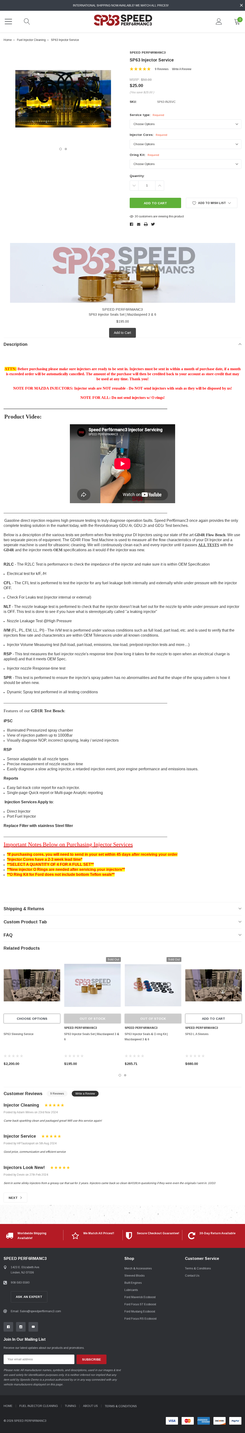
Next (14, 1198)
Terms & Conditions (198, 1268)
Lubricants (131, 1290)
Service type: (147, 115)
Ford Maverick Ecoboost (140, 1297)
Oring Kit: (144, 155)
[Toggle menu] (8, 21)
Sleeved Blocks (134, 1275)
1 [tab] (60, 149)
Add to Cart (122, 333)
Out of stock (93, 1018)
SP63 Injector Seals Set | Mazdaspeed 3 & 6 (122, 314)
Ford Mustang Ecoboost (139, 1311)
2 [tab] (66, 149)
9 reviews (161, 69)
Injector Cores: (148, 135)
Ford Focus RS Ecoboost (140, 1318)
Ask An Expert (29, 1297)
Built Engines (133, 1282)
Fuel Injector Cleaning (31, 40)
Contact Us (192, 1275)
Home (8, 40)
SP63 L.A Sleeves (196, 1034)
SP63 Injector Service (65, 40)
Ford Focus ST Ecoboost (140, 1304)
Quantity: (137, 176)
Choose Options (32, 1018)
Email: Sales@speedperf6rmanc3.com (36, 1311)
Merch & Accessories (138, 1268)
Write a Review (181, 69)
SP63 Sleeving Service (18, 1034)
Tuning (70, 1406)
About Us (90, 1406)
